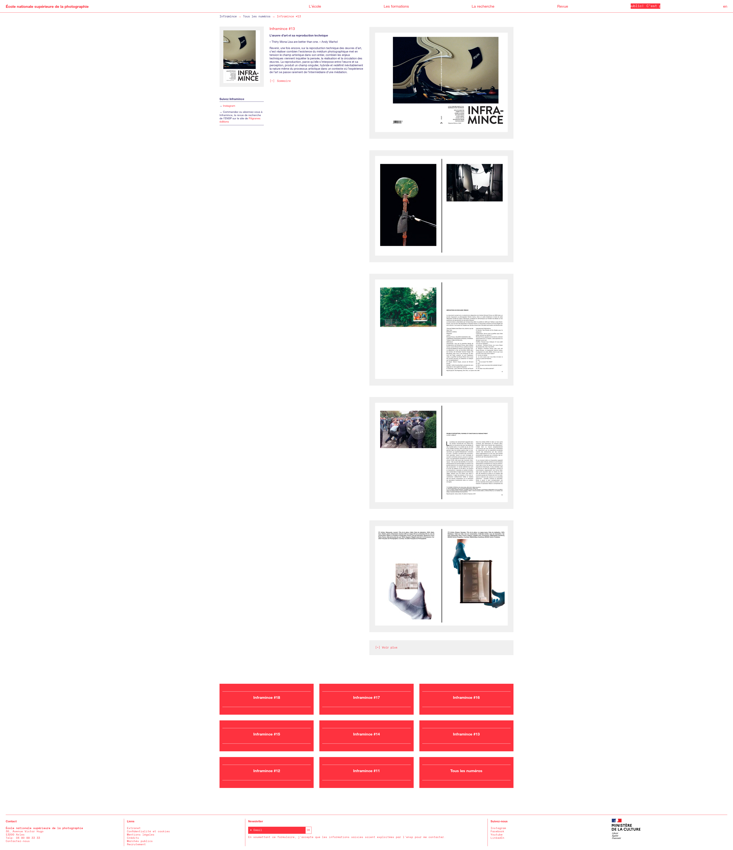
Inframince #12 (266, 770)
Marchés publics (140, 841)
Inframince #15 (266, 734)
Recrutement (136, 844)
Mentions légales (140, 834)
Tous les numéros (256, 16)
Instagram (229, 105)
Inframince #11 (366, 770)
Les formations (396, 6)
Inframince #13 (466, 734)
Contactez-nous (18, 841)
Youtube (497, 834)
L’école (315, 6)
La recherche (483, 6)
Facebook (497, 831)
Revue (562, 6)
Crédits (133, 838)
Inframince (228, 16)
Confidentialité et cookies (148, 831)
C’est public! (633, 6)
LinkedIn (497, 838)
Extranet (134, 828)
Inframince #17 (366, 697)
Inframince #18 (266, 697)
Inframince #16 (466, 697)
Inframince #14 (366, 734)
